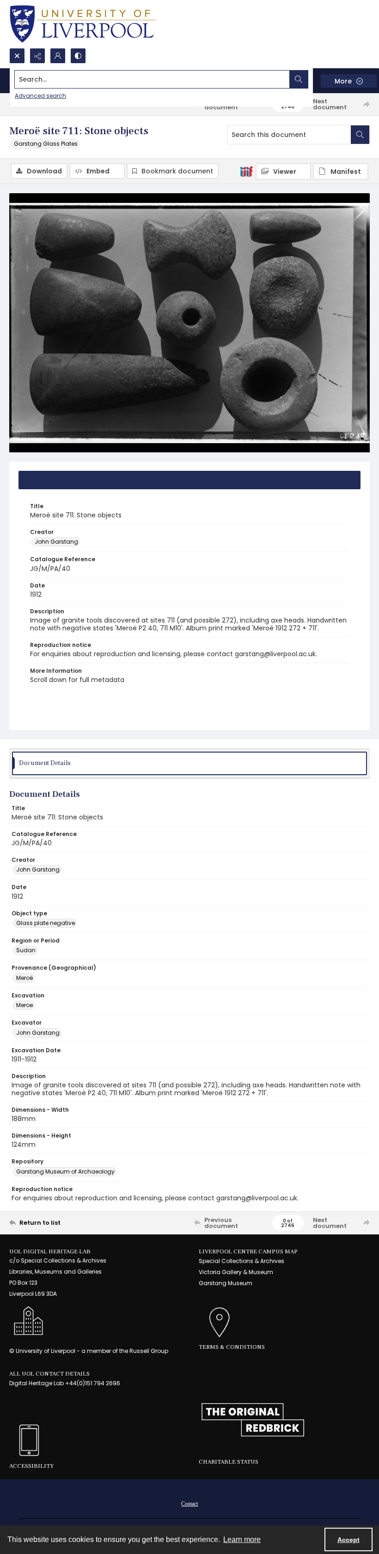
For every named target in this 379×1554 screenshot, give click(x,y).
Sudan (26, 950)
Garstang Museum (225, 1283)
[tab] (189, 480)
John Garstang (56, 542)
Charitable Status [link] (228, 1461)
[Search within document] (360, 134)
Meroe (24, 1005)
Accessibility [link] (31, 1466)
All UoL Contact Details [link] (49, 1373)
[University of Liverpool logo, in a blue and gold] (83, 24)
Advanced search (40, 96)
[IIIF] (246, 171)
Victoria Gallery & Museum (236, 1272)
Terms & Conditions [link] (232, 1347)
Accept (348, 1539)
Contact (189, 1504)
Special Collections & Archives (241, 1261)
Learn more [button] (242, 1539)
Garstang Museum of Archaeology (65, 1171)
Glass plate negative (45, 923)
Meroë (24, 978)
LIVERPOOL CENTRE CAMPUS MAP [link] (248, 1251)
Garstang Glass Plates (46, 144)
